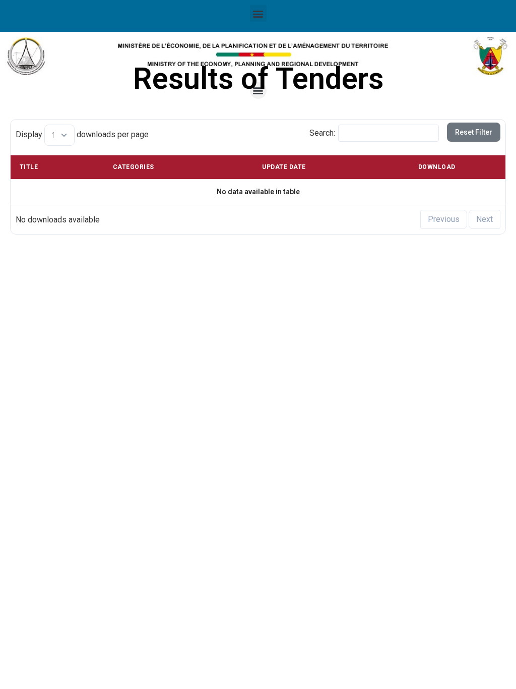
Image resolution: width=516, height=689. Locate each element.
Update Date (283, 166)
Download (437, 166)
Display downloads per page (82, 134)
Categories (133, 166)
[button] (258, 13)
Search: (322, 132)
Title (29, 166)
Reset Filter (473, 132)
